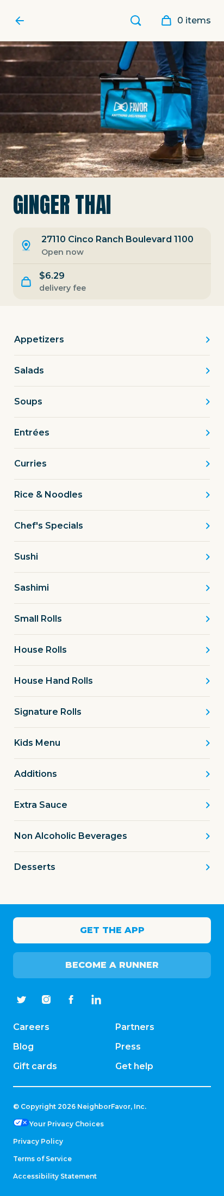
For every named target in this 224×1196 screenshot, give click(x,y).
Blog (23, 1046)
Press (128, 1046)
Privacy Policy (38, 1141)
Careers (31, 1027)
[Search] (136, 21)
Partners (134, 1027)
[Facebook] (71, 999)
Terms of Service (42, 1159)
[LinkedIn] (96, 999)
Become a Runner (112, 965)
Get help (134, 1066)
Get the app (112, 930)
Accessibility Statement (55, 1176)
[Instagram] (46, 999)
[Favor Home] (22, 21)
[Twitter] (21, 999)
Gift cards (35, 1066)
